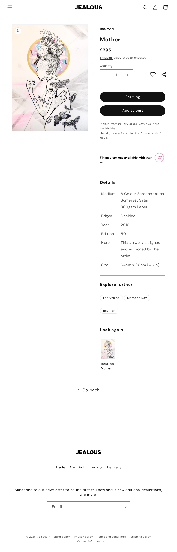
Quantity (106, 66)
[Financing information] (159, 160)
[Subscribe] (125, 506)
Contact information (90, 541)
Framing (133, 96)
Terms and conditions (111, 536)
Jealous (42, 536)
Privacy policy (83, 536)
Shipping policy (140, 536)
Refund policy (61, 536)
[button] (10, 7)
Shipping (106, 58)
